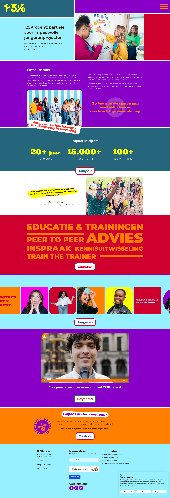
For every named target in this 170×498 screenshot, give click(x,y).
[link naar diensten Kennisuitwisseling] (109, 248)
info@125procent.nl (44, 465)
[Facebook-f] (71, 488)
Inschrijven (75, 477)
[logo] (14, 8)
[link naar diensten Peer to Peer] (55, 237)
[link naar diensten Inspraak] (49, 248)
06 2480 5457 (42, 461)
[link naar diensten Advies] (114, 238)
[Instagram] (76, 488)
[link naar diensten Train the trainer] (61, 256)
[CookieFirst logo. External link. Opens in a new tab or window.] (121, 475)
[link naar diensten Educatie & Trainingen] (85, 227)
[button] (164, 6)
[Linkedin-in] (81, 488)
